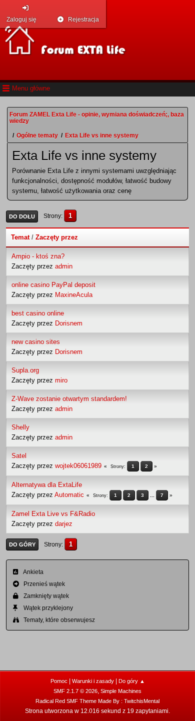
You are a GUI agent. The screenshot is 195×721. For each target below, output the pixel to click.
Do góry (22, 545)
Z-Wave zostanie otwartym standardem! (69, 398)
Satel (19, 456)
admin (63, 266)
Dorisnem (68, 323)
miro (61, 380)
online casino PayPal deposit (54, 284)
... (153, 495)
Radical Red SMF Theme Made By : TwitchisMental (98, 701)
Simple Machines (121, 691)
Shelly (21, 427)
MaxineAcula (73, 294)
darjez (63, 524)
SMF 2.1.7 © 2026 (76, 691)
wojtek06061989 (78, 466)
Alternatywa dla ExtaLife (47, 484)
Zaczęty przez (57, 237)
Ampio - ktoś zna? (38, 256)
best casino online (38, 313)
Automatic (69, 494)
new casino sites (36, 342)
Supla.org (25, 370)
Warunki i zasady (93, 681)
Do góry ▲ (131, 681)
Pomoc (59, 681)
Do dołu (22, 217)
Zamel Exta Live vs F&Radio (53, 514)
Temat (20, 237)
